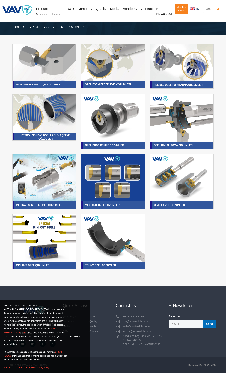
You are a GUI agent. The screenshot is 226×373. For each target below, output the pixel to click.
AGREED (74, 336)
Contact (147, 9)
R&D (70, 9)
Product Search (57, 11)
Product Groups (42, 11)
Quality (101, 9)
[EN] (192, 9)
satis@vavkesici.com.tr (136, 326)
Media (114, 9)
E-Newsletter (164, 11)
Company (85, 9)
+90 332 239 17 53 (133, 316)
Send (209, 324)
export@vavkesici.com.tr (137, 331)
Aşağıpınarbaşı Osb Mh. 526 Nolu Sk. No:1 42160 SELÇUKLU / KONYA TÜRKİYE (142, 340)
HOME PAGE (19, 27)
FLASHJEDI (210, 365)
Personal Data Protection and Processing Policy (26, 367)
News (92, 316)
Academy (130, 9)
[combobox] (212, 9)
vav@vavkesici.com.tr (136, 321)
